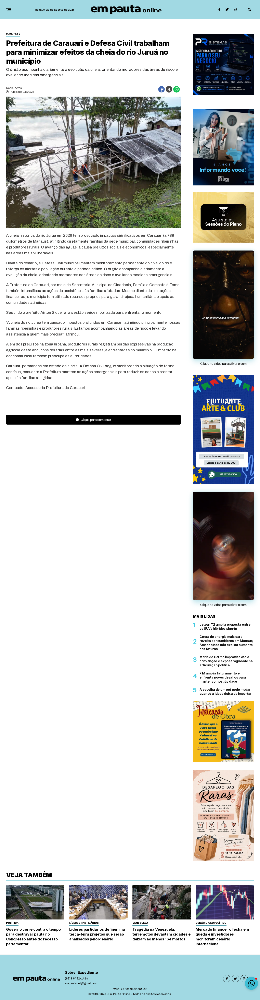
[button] (251, 983)
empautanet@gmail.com (81, 933)
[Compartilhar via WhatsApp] (176, 89)
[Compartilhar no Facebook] (161, 89)
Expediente (88, 923)
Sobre (70, 923)
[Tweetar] (169, 89)
